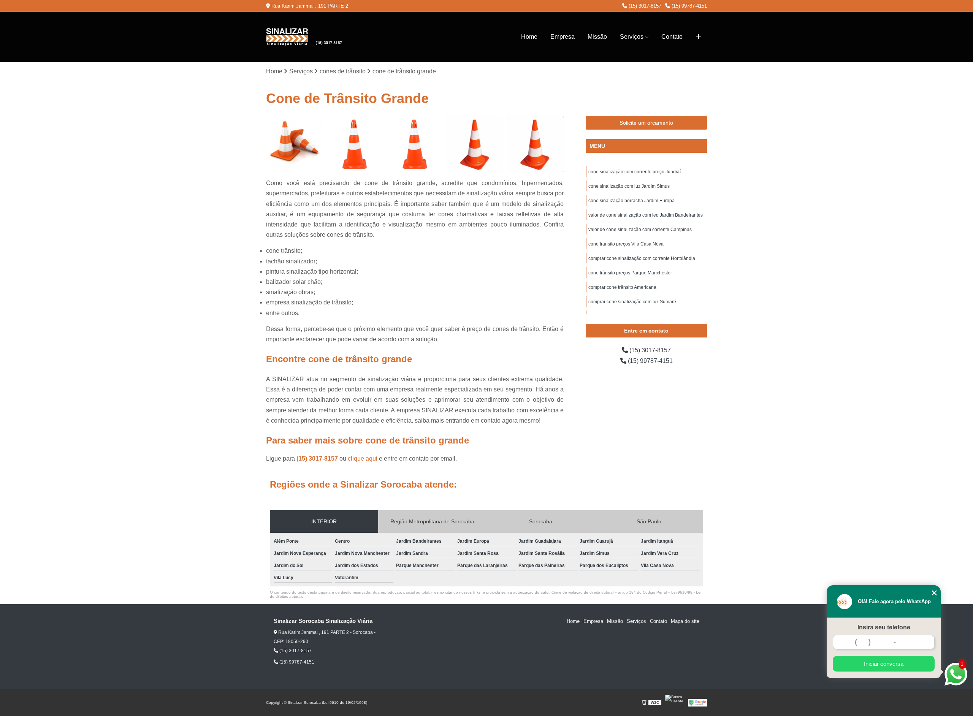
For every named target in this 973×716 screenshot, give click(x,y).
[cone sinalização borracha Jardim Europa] (415, 144)
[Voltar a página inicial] (304, 36)
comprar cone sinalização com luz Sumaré (632, 301)
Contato (672, 36)
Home (529, 36)
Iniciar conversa (883, 664)
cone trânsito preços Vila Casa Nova (626, 244)
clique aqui (362, 458)
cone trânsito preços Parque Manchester (630, 273)
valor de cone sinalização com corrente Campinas (640, 229)
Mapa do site (685, 621)
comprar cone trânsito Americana (622, 287)
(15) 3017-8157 (644, 6)
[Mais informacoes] (698, 36)
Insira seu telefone (883, 627)
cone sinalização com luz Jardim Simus (629, 186)
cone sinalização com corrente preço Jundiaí (634, 171)
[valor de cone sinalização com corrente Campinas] (535, 144)
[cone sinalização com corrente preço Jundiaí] (294, 144)
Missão (597, 36)
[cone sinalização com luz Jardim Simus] (354, 144)
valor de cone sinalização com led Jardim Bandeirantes (645, 215)
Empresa (562, 36)
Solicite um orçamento (646, 123)
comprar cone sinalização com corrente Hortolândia (641, 258)
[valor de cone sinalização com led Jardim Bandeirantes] (475, 144)
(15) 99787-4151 (688, 6)
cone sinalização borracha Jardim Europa (631, 200)
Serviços (631, 36)
